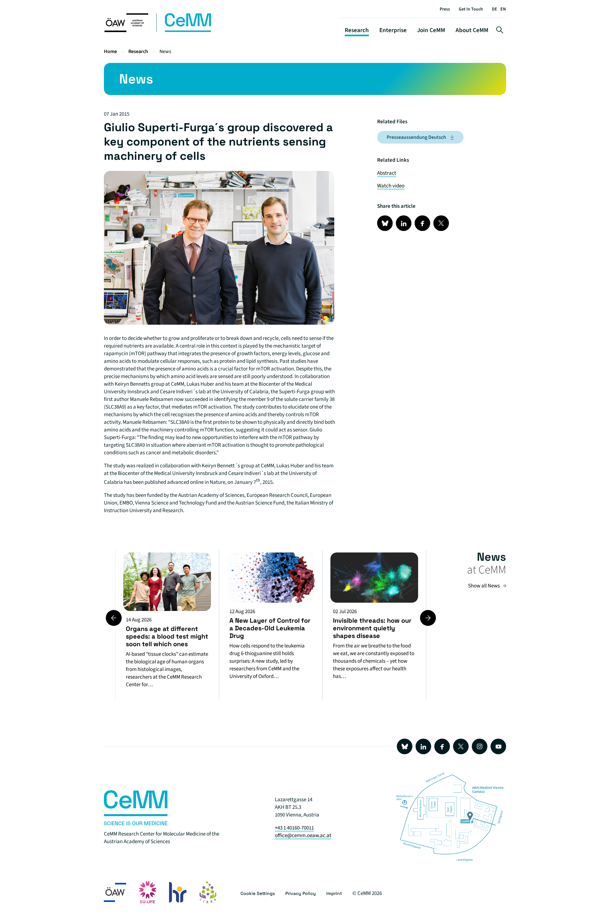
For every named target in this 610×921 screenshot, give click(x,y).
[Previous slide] (114, 618)
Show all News (484, 586)
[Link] (385, 223)
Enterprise (393, 30)
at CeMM (486, 570)
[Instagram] (479, 746)
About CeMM (472, 30)
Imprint (334, 893)
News (165, 51)
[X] (461, 746)
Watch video (390, 186)
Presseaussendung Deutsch (416, 137)
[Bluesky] (404, 746)
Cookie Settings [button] (258, 893)
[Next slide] (428, 618)
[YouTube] (498, 746)
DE (494, 9)
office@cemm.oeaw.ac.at (303, 835)
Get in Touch (471, 9)
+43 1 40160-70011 (294, 828)
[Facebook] (442, 746)
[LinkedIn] (423, 746)
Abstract (386, 173)
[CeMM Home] (158, 31)
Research (357, 30)
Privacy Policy (300, 893)
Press (445, 9)
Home (110, 51)
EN (503, 9)
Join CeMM (431, 30)
